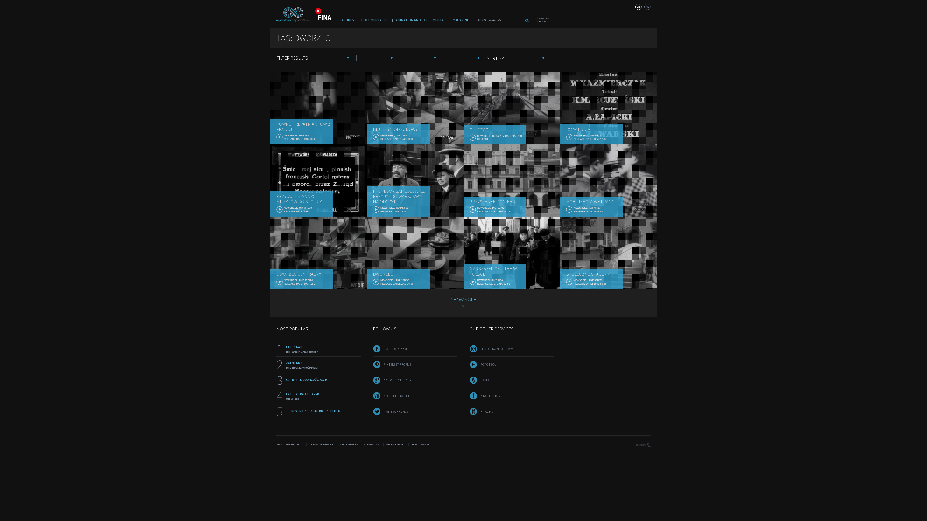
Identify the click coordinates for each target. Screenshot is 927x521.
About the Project (289, 444)
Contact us (372, 444)
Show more (463, 299)
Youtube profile (397, 396)
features (346, 20)
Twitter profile (396, 411)
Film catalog (420, 444)
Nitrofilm (487, 411)
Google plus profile (400, 380)
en (638, 7)
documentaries (374, 20)
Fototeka (488, 364)
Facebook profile (398, 349)
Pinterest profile (397, 364)
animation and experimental (420, 20)
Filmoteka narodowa (496, 349)
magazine (461, 20)
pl (647, 7)
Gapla (484, 380)
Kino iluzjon (490, 396)
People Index (395, 444)
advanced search (542, 20)
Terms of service (321, 444)
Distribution (349, 444)
